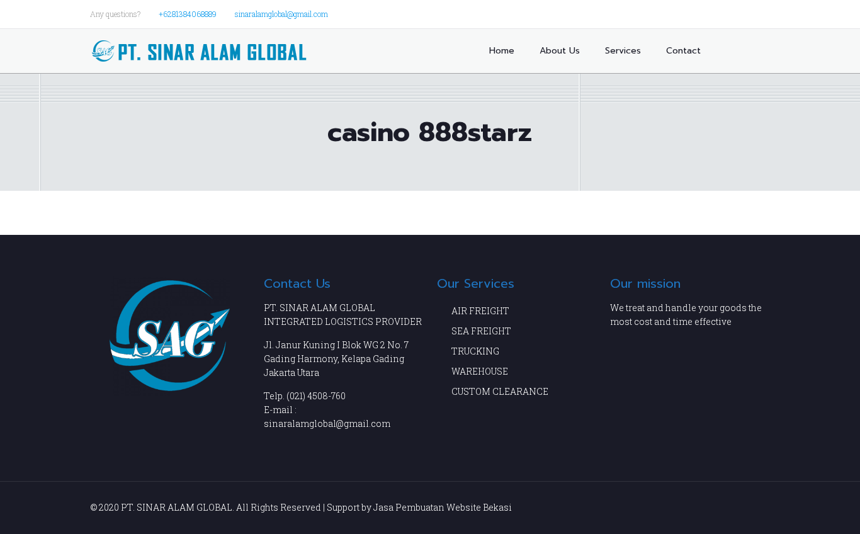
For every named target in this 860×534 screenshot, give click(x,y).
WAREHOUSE (479, 371)
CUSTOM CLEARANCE (499, 391)
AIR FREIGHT (480, 311)
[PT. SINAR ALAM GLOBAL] (199, 51)
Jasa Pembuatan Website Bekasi (442, 507)
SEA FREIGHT (481, 331)
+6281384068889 (188, 14)
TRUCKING (475, 351)
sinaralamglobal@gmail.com (281, 14)
